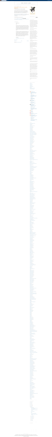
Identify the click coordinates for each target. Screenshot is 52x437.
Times (30, 379)
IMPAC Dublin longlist (32, 233)
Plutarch (30, 313)
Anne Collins (31, 140)
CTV (30, 180)
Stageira (30, 349)
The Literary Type (32, 117)
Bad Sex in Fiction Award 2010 (33, 150)
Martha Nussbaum (31, 275)
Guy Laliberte (23, 14)
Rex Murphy (31, 323)
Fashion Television (32, 203)
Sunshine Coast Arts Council (32, 351)
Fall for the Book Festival (32, 202)
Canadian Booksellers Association (33, 166)
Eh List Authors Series (32, 195)
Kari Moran (31, 250)
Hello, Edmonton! (32, 411)
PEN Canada (31, 308)
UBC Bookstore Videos (32, 383)
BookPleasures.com (32, 162)
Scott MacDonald (31, 340)
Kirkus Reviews (31, 254)
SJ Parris (30, 347)
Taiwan (30, 355)
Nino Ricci (31, 295)
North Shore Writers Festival (32, 298)
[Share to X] (24, 18)
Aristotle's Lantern (31, 146)
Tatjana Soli (31, 356)
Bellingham (31, 156)
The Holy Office (31, 365)
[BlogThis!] (23, 18)
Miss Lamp (31, 285)
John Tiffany (31, 246)
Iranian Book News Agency (32, 235)
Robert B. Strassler (31, 326)
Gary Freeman (31, 211)
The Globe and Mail (32, 362)
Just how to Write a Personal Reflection (34, 113)
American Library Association (33, 134)
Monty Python (31, 287)
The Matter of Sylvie (32, 367)
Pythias (30, 315)
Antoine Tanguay (31, 142)
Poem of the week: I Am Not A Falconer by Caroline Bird (33, 105)
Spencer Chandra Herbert (32, 348)
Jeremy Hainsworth (32, 240)
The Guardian (31, 364)
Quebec (30, 316)
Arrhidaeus (31, 147)
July (31, 419)
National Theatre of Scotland (32, 291)
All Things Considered (32, 131)
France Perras (31, 207)
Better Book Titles (32, 102)
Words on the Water (32, 396)
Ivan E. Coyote (31, 236)
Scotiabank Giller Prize (32, 339)
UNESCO (31, 385)
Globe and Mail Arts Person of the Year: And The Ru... (34, 408)
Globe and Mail (31, 217)
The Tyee (31, 376)
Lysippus (31, 266)
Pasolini (30, 303)
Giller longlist (31, 215)
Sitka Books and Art (32, 346)
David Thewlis (31, 185)
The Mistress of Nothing (32, 368)
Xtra (30, 398)
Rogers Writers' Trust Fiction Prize (33, 331)
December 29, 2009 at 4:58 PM (20, 38)
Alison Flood (31, 130)
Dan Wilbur (31, 182)
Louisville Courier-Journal (32, 264)
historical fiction (31, 227)
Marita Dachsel (31, 273)
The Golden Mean (20, 19)
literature (31, 262)
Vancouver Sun (31, 388)
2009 (31, 406)
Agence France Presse (32, 125)
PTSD (30, 314)
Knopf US (31, 87)
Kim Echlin (31, 253)
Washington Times (31, 392)
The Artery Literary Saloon (32, 359)
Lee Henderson (31, 257)
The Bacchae (31, 360)
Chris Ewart (31, 172)
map (30, 269)
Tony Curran (31, 380)
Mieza (30, 283)
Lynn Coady (31, 265)
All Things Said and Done (32, 132)
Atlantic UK (31, 85)
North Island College (32, 297)
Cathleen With (31, 170)
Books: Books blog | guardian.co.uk (33, 104)
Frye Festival (31, 208)
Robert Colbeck (31, 327)
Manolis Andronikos (32, 268)
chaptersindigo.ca (31, 86)
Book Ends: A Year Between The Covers (34, 159)
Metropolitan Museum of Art (32, 278)
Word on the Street (31, 395)
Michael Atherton (31, 279)
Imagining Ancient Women (32, 232)
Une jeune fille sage (32, 384)
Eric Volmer (31, 200)
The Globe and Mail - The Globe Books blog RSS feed (34, 120)
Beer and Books (31, 155)
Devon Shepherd (31, 186)
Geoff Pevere (31, 212)
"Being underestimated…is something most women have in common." (34, 115)
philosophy (31, 311)
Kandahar (31, 249)
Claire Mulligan (31, 175)
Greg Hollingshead (31, 219)
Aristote (30, 144)
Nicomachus (31, 294)
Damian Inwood (31, 181)
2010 (31, 405)
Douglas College (31, 189)
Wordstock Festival (32, 397)
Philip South (31, 309)
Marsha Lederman (31, 274)
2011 (31, 404)
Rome (30, 332)
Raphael (30, 320)
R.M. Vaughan (31, 318)
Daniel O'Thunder (31, 183)
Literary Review (31, 261)
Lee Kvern (31, 258)
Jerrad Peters (31, 241)
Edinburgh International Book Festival (33, 191)
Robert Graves (31, 328)
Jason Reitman (19, 14)
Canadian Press (31, 168)
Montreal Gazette (31, 286)
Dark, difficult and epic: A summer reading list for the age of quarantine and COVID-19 (34, 109)
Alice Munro (31, 129)
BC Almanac (31, 152)
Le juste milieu (31, 256)
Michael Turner (31, 281)
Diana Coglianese (31, 187)
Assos (30, 148)
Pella (30, 306)
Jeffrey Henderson (31, 239)
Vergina (30, 389)
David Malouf (31, 184)
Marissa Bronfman (31, 272)
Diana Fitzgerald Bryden (32, 188)
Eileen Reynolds (31, 196)
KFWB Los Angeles (32, 252)
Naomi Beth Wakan (32, 289)
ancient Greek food (31, 136)
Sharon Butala (31, 344)
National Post (31, 290)
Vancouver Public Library (32, 387)
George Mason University (32, 213)
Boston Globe (31, 164)
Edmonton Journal (31, 194)
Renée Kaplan (31, 322)
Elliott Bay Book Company (32, 198)
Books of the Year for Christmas (33, 163)
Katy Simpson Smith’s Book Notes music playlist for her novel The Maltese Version (34, 96)
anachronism (31, 135)
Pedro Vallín (31, 305)
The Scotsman (31, 372)
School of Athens (31, 338)
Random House (31, 319)
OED (30, 302)
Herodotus (31, 224)
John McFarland (31, 245)
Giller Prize (31, 216)
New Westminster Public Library (33, 293)
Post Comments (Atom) (19, 42)
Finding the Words (31, 205)
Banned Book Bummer (32, 151)
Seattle (30, 341)
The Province (31, 371)
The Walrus (31, 377)
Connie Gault (31, 178)
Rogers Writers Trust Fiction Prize (33, 330)
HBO (30, 221)
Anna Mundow (31, 138)
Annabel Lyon (31, 139)
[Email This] (22, 18)
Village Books (31, 391)
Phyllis (30, 312)
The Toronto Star (31, 375)
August (32, 418)
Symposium (31, 354)
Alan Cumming (31, 127)
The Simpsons (31, 373)
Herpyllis (31, 225)
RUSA (30, 334)
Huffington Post (31, 229)
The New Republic (31, 369)
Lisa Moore (31, 260)
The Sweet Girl (26, 3)
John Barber (31, 244)
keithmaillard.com (32, 98)
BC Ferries (31, 154)
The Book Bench (32, 100)
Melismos (31, 277)
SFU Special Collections (32, 342)
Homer (30, 228)
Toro (30, 381)
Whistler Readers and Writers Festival (33, 393)
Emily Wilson (31, 199)
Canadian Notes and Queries (32, 167)
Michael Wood (31, 282)
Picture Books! (32, 111)
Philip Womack (31, 310)
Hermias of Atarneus (32, 223)
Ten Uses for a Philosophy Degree (33, 358)
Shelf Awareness (31, 345)
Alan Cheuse (31, 126)
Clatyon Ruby (31, 176)
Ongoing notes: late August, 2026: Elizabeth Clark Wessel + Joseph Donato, (33, 93)
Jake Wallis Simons (32, 237)
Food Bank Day (31, 206)
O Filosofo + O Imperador (32, 301)
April (31, 420)
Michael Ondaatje (31, 280)
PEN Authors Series (32, 307)
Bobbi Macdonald (31, 158)
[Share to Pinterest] (25, 18)
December (32, 407)
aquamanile (31, 143)
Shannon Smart (31, 343)
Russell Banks (31, 335)
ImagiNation (31, 231)
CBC (30, 171)
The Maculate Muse (32, 366)
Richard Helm (31, 324)
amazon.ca (31, 83)
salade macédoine (31, 336)
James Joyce (31, 238)
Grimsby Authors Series (32, 220)
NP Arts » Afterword (33, 107)
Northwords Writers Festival (32, 299)
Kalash (30, 248)
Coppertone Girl (31, 179)
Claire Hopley (31, 174)
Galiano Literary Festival (32, 209)
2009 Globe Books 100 (32, 123)
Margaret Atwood (31, 270)
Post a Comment (15, 39)
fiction (30, 204)
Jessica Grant (31, 242)
